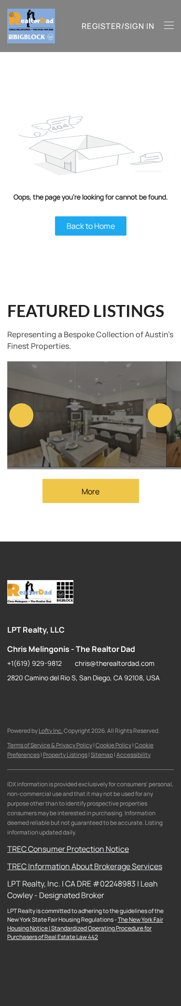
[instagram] (72, 699)
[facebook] (14, 699)
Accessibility (133, 755)
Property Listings (65, 755)
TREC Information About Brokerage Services (84, 866)
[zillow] (53, 699)
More (90, 491)
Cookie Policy (113, 745)
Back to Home (91, 226)
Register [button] (101, 26)
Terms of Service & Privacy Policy (49, 745)
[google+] (111, 699)
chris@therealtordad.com (114, 663)
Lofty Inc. (51, 731)
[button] (31, 26)
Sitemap (102, 755)
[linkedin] (34, 699)
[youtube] (91, 699)
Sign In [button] (139, 26)
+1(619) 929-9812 (34, 663)
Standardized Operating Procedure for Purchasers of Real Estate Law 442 (79, 932)
